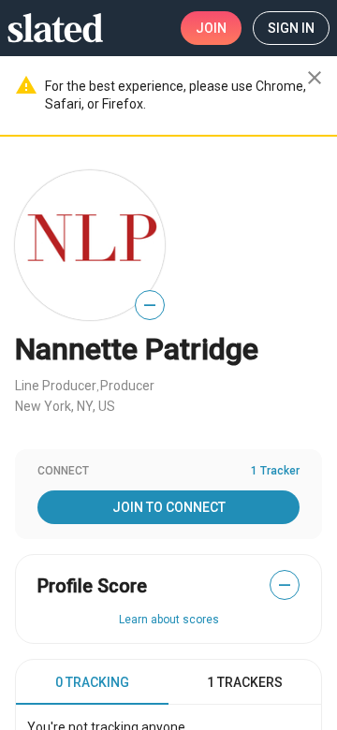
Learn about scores (169, 619)
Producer (127, 385)
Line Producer (55, 385)
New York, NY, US (65, 406)
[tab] (92, 682)
